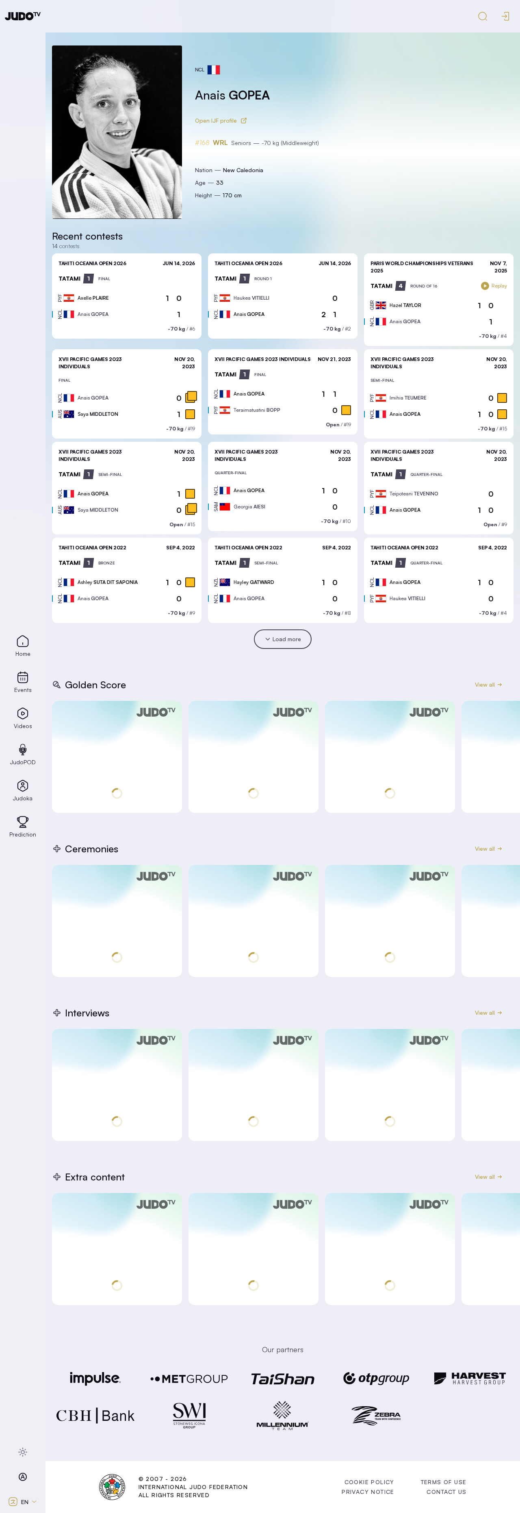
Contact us (446, 1491)
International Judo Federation (193, 1486)
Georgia (249, 507)
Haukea (251, 298)
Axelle (93, 298)
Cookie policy (369, 1481)
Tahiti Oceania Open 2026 (92, 263)
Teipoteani (414, 494)
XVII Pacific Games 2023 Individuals (262, 359)
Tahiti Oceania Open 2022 (92, 548)
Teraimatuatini (257, 410)
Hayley (254, 582)
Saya (98, 414)
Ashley (108, 582)
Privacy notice (368, 1491)
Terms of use (444, 1481)
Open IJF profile (216, 120)
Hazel (405, 305)
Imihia (408, 398)
